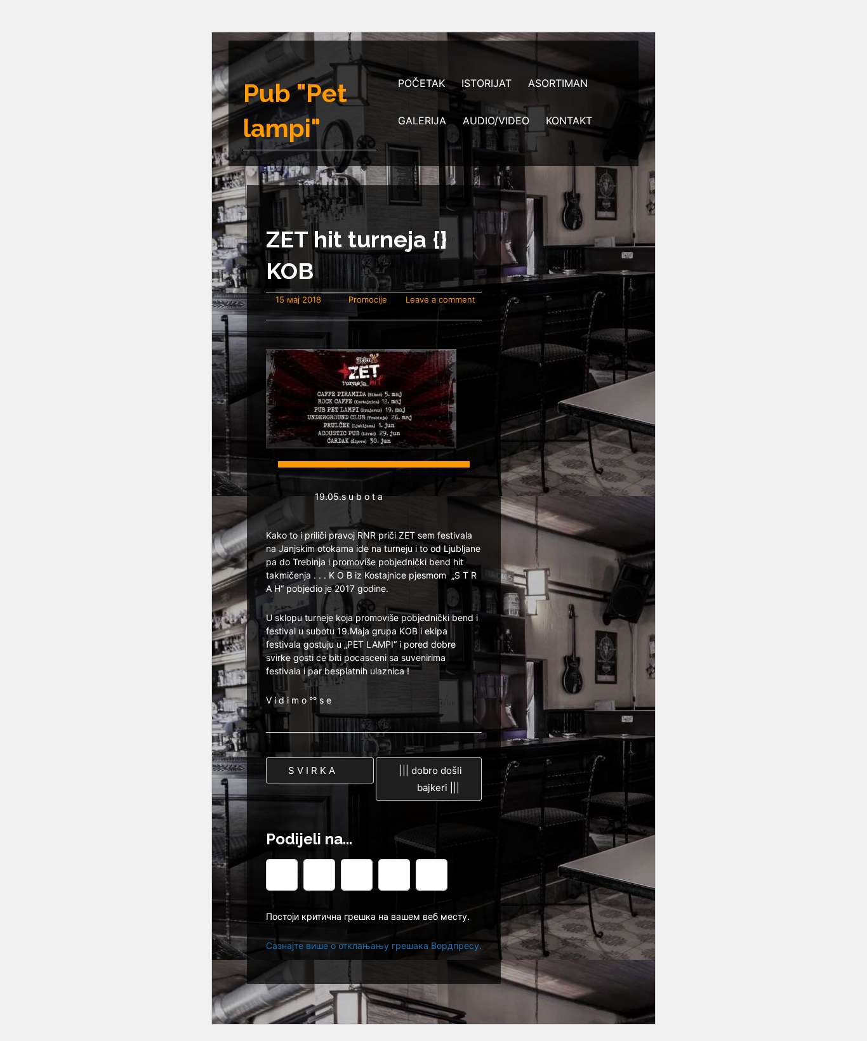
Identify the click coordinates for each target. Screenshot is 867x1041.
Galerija (422, 120)
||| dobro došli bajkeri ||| (430, 779)
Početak (421, 83)
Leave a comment (440, 299)
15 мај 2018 (298, 299)
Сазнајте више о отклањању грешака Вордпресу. (374, 945)
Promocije (367, 299)
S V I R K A (310, 770)
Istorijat (486, 83)
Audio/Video (496, 120)
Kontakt (569, 120)
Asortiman (558, 83)
